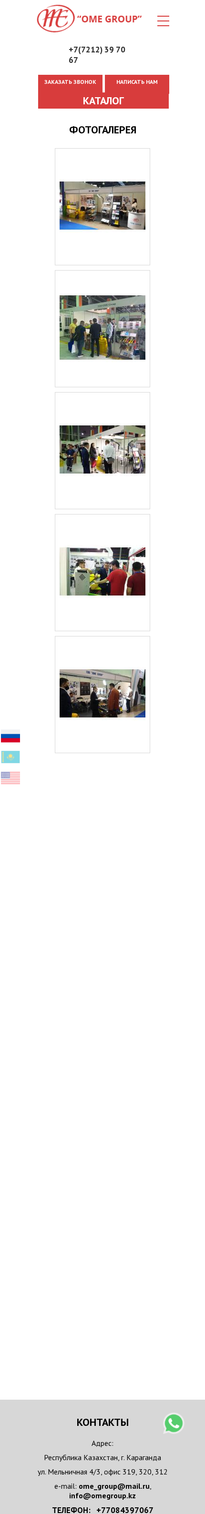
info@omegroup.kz (102, 1495)
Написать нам (137, 81)
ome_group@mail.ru (114, 1486)
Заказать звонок (70, 81)
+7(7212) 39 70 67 (97, 54)
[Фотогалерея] (102, 260)
